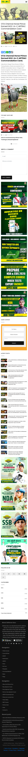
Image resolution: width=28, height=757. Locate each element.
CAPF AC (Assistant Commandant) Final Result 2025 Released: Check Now (17, 437)
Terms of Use (7, 748)
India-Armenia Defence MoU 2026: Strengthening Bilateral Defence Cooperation (15, 377)
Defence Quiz (6, 704)
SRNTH (4, 661)
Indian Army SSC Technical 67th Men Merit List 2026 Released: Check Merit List (17, 417)
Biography (5, 668)
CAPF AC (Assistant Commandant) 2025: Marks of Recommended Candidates (17, 388)
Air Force (5, 666)
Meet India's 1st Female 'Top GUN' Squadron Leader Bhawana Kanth (15, 447)
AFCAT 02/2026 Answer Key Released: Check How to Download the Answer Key (17, 400)
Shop (4, 707)
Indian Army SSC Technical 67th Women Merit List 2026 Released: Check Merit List (17, 411)
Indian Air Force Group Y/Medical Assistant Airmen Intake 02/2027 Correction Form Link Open (15, 453)
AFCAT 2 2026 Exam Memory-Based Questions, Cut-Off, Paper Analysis (16, 427)
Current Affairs (6, 653)
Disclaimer (15, 748)
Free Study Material (7, 671)
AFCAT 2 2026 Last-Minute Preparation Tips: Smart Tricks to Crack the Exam (17, 442)
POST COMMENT (6, 177)
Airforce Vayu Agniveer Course (9, 692)
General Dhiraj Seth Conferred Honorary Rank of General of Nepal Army (17, 365)
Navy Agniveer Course (7, 686)
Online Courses (6, 650)
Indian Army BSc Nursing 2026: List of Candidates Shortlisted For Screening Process (16, 394)
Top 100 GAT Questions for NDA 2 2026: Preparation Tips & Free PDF (17, 422)
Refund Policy (21, 750)
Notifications (5, 658)
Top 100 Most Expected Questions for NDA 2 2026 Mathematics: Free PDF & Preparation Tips (17, 383)
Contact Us (5, 710)
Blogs (4, 676)
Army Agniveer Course (8, 689)
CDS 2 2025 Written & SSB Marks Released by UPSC (14, 717)
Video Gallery (5, 699)
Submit (14, 343)
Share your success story (8, 697)
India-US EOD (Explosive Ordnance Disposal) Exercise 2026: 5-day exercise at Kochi (17, 406)
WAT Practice (6, 702)
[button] (11, 143)
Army (4, 663)
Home (2, 11)
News (4, 674)
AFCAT (4, 656)
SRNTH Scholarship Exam (8, 694)
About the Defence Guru (8, 684)
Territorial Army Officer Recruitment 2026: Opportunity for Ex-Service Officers (17, 370)
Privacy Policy (12, 750)
